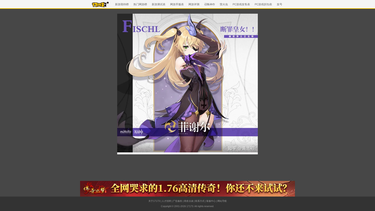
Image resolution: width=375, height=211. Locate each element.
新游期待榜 (122, 4)
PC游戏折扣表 (263, 4)
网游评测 (193, 4)
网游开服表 (177, 4)
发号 (279, 4)
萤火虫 (224, 4)
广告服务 (177, 201)
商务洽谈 (188, 201)
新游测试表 (158, 4)
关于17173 (154, 201)
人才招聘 (166, 201)
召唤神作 (209, 4)
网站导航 (222, 201)
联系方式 (199, 201)
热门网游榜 (140, 4)
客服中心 (211, 201)
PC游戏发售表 (241, 4)
